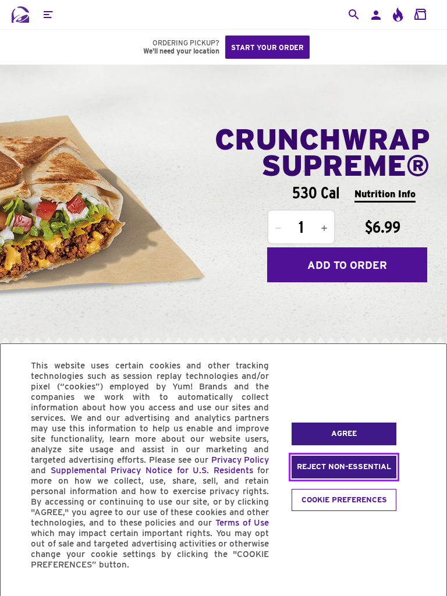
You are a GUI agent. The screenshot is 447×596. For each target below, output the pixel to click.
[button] (48, 15)
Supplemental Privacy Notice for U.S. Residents (152, 470)
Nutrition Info (385, 194)
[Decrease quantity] (278, 228)
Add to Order (347, 265)
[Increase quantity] (324, 228)
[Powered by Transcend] (19, 591)
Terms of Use (242, 522)
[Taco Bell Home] (20, 14)
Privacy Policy (240, 460)
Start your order (267, 47)
